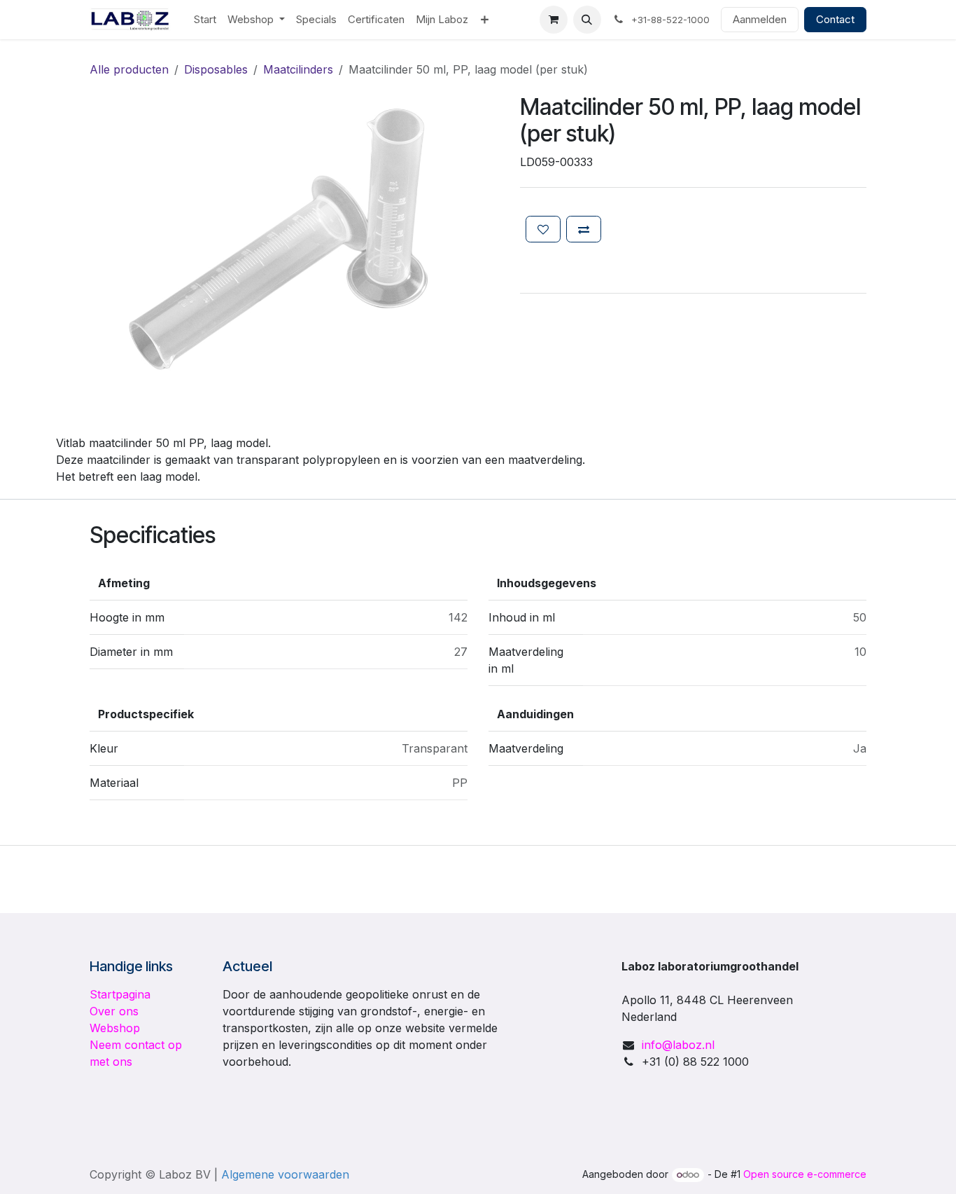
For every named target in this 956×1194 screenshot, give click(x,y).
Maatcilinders (298, 69)
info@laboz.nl (678, 1045)
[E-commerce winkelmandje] (554, 20)
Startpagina (120, 994)
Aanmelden (760, 19)
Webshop (115, 1028)
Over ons (114, 1011)
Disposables (216, 69)
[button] (587, 20)
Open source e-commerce (804, 1174)
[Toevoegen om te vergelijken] (583, 229)
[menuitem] (205, 20)
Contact (835, 19)
